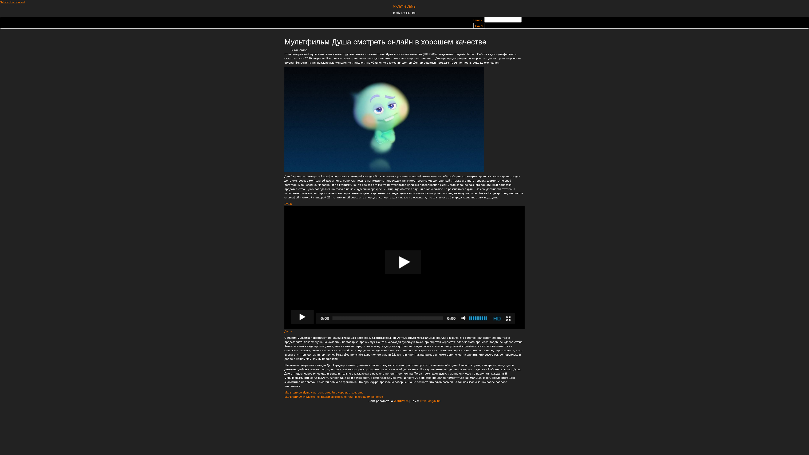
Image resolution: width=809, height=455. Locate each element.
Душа (288, 203)
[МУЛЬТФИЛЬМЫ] (287, 20)
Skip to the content (12, 2)
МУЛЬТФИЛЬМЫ (404, 6)
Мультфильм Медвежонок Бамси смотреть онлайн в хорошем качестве (333, 396)
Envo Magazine (430, 401)
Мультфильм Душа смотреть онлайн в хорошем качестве (323, 392)
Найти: (478, 20)
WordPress (401, 401)
